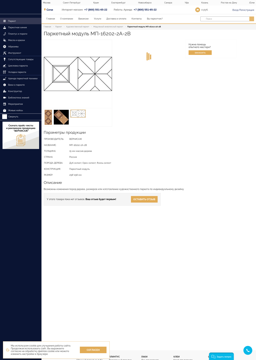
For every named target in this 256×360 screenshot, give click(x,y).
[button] (221, 356)
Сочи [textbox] (50, 9)
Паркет (58, 27)
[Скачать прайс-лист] (20, 135)
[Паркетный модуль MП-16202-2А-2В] (78, 74)
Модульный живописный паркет (108, 27)
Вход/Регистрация (243, 10)
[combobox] (51, 10)
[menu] (20, 64)
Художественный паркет (77, 27)
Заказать (200, 53)
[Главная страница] (20, 7)
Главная (47, 27)
